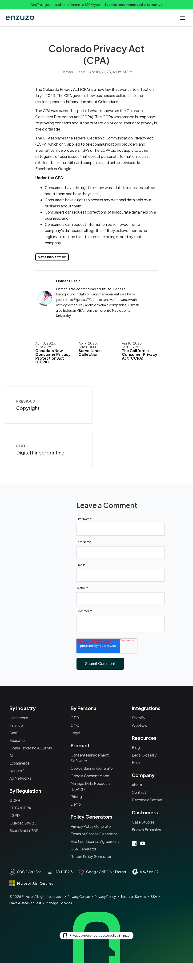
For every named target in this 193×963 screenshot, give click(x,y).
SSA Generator (83, 848)
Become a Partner (147, 799)
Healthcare (18, 717)
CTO (75, 717)
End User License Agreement (95, 841)
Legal (75, 732)
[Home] (20, 18)
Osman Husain (72, 71)
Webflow (139, 725)
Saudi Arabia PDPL (24, 830)
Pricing (76, 796)
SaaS (14, 732)
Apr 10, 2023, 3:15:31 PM (45, 345)
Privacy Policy (105, 896)
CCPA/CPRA (20, 807)
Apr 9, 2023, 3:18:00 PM (88, 345)
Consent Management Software (90, 758)
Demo (76, 804)
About (137, 784)
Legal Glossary (144, 755)
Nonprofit (17, 770)
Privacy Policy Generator (91, 826)
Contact (139, 792)
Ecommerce (19, 763)
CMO (75, 725)
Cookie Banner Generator (92, 768)
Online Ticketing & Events (30, 747)
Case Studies (143, 822)
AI (10, 755)
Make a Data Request (25, 903)
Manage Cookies (59, 903)
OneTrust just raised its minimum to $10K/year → (96, 4)
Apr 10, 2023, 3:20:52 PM (132, 345)
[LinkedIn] (134, 843)
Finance (16, 725)
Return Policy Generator (91, 856)
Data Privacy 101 (52, 257)
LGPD (14, 815)
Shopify (138, 717)
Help (136, 762)
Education (18, 740)
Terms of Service (133, 896)
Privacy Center (79, 896)
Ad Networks (20, 778)
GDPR (14, 800)
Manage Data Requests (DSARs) (91, 786)
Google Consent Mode (90, 775)
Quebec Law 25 (22, 822)
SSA (154, 896)
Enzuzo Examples (146, 829)
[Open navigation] (182, 18)
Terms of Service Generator (94, 833)
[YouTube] (142, 843)
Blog (136, 747)
